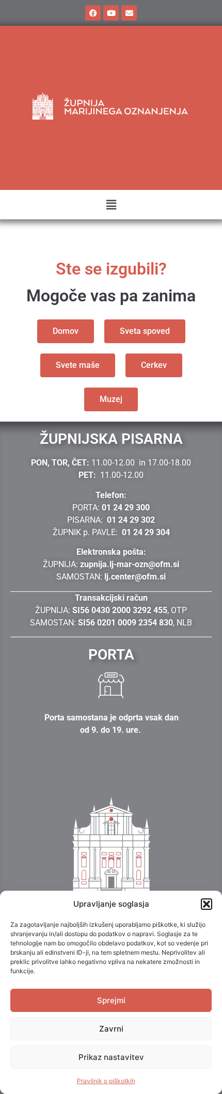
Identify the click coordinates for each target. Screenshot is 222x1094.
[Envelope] (129, 13)
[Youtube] (111, 13)
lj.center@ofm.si (135, 577)
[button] (206, 904)
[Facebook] (93, 13)
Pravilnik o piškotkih (106, 1081)
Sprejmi (111, 1000)
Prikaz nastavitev (111, 1057)
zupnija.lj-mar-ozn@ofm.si (129, 564)
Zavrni (111, 1029)
